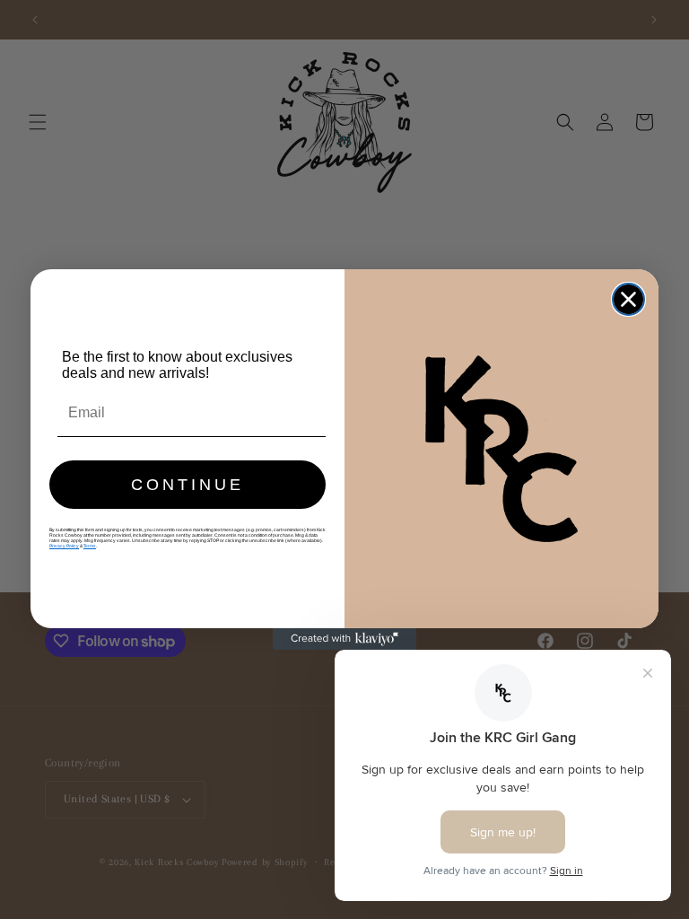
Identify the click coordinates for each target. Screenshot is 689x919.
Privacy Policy (64, 545)
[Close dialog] (628, 299)
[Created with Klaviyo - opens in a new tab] (344, 639)
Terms (89, 545)
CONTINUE (187, 485)
